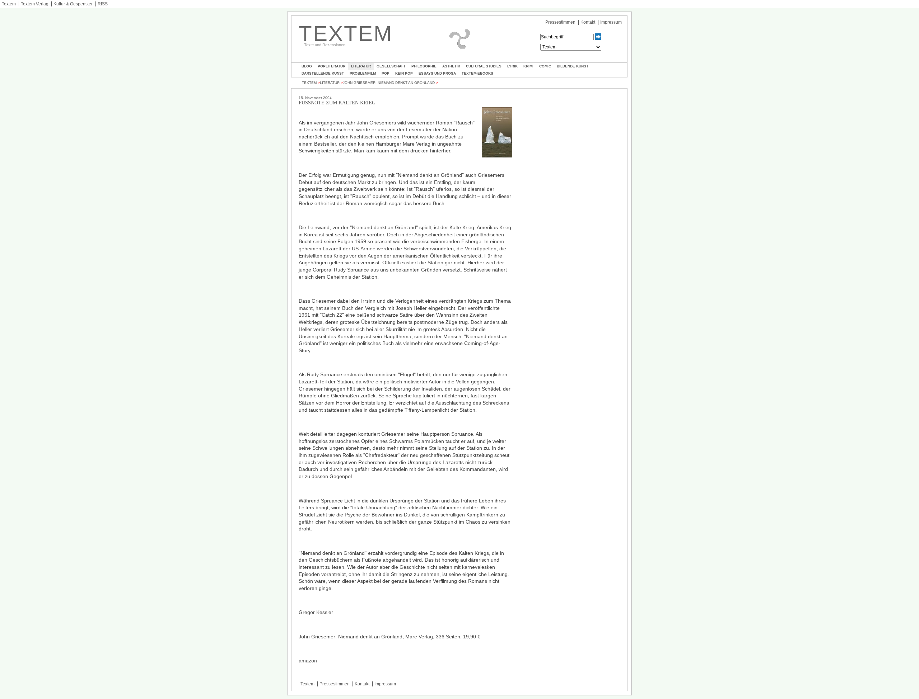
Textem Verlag (34, 3)
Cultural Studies (484, 66)
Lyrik (512, 66)
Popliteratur (331, 66)
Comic (545, 66)
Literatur (361, 66)
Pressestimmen (560, 22)
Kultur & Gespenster (73, 3)
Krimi (528, 66)
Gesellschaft (391, 66)
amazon (308, 660)
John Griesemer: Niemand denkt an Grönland (389, 83)
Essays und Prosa (437, 73)
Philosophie (424, 66)
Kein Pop (404, 73)
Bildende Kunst (572, 66)
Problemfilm (363, 73)
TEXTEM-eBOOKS (477, 73)
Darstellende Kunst (323, 73)
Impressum (611, 22)
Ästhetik (451, 66)
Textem (9, 3)
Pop (385, 73)
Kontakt (587, 22)
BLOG (307, 66)
